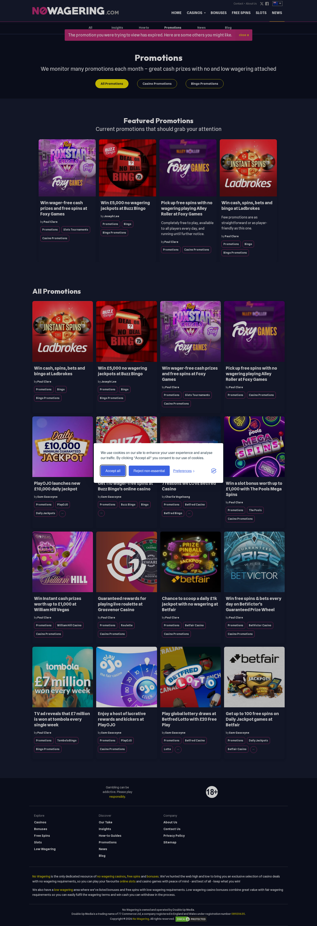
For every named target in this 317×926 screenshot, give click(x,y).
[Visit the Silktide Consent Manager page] (213, 470)
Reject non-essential (149, 470)
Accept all (113, 470)
